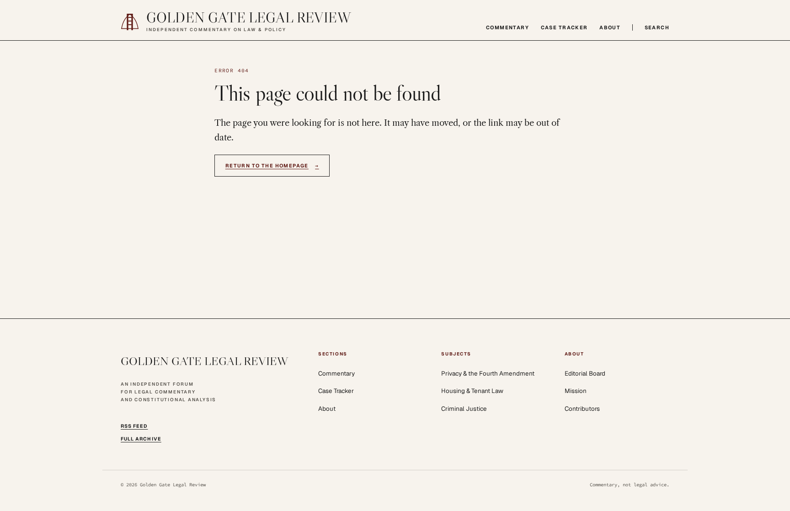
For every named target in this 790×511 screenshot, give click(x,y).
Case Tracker (564, 27)
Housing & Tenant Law (472, 391)
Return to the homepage (272, 165)
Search (657, 27)
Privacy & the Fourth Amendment (487, 373)
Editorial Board (585, 373)
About (609, 27)
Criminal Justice (464, 408)
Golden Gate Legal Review (248, 18)
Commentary (507, 27)
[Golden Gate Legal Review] (130, 22)
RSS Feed (134, 426)
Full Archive (141, 439)
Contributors (582, 408)
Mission (576, 391)
